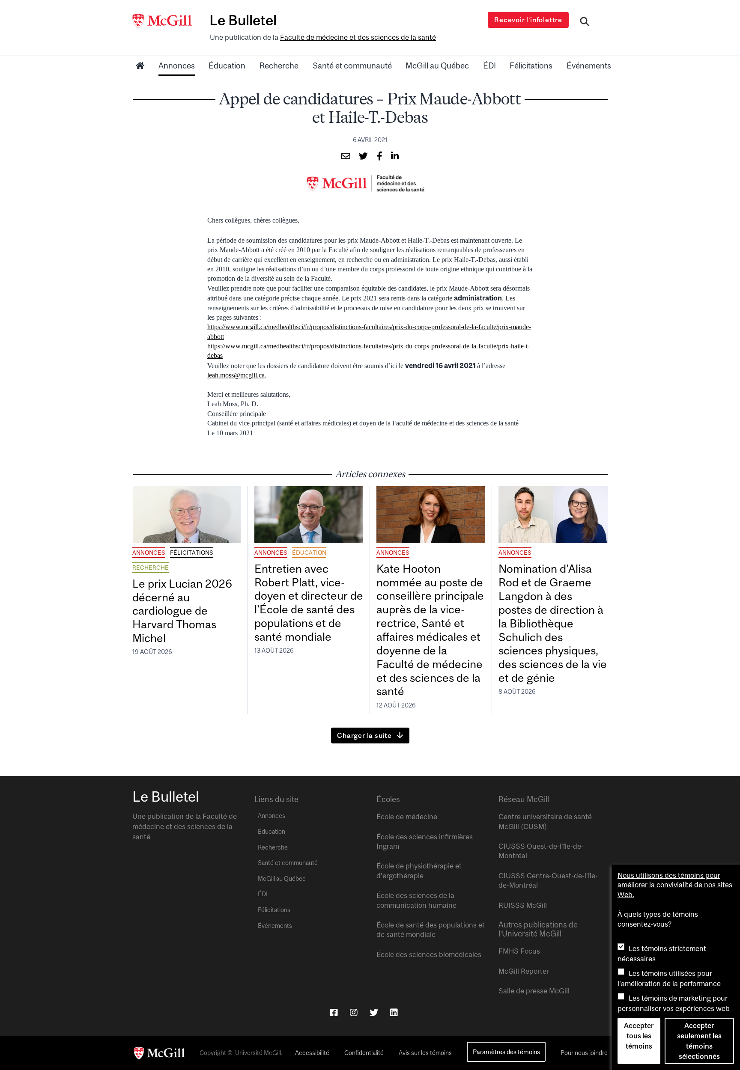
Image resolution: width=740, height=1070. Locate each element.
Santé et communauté (352, 65)
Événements (589, 65)
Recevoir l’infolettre (528, 20)
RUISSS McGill (522, 905)
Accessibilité (312, 1052)
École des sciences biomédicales (428, 954)
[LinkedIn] (394, 1012)
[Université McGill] (166, 21)
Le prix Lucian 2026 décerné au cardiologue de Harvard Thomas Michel (182, 611)
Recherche (279, 65)
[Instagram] (354, 1012)
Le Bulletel (243, 20)
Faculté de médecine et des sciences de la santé (358, 37)
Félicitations (531, 65)
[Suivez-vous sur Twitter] (374, 1012)
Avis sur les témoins (425, 1052)
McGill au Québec (437, 65)
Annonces (176, 65)
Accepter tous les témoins (638, 1035)
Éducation (227, 65)
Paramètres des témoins (506, 1051)
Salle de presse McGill (534, 991)
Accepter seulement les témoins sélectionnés (699, 1041)
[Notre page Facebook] (334, 1012)
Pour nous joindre (584, 1052)
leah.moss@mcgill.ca (236, 375)
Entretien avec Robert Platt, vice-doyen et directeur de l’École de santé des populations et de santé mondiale (308, 602)
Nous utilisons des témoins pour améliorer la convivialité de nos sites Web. (675, 885)
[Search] (585, 22)
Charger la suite (364, 735)
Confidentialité (364, 1052)
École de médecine (406, 816)
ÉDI (489, 65)
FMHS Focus (519, 951)
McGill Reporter (523, 971)
